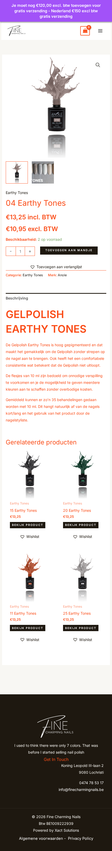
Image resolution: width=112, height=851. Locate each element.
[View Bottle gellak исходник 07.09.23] (17, 172)
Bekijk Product (27, 525)
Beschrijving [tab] (17, 298)
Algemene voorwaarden (41, 838)
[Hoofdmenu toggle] (100, 31)
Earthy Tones (17, 192)
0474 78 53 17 (91, 782)
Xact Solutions (67, 830)
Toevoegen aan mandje (68, 250)
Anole (62, 275)
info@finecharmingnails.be (81, 789)
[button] (98, 65)
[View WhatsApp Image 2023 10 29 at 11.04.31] (43, 172)
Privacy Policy (80, 838)
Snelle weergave (29, 494)
